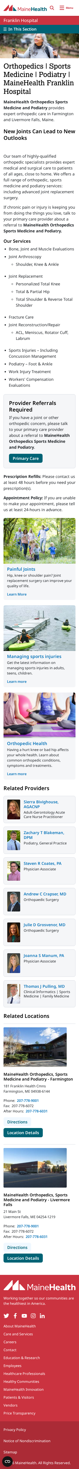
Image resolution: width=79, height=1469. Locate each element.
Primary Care (26, 458)
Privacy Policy (15, 1429)
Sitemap (10, 1452)
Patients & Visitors (19, 1397)
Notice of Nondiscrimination (27, 1440)
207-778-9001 (28, 1100)
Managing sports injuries (34, 656)
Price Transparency (19, 1413)
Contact (10, 1349)
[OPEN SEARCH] (52, 8)
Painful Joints (21, 569)
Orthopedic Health (27, 743)
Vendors (11, 1405)
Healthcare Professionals (24, 1373)
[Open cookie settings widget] (7, 1461)
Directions (19, 1122)
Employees (13, 1365)
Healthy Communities (21, 1381)
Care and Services (18, 1334)
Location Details (25, 1132)
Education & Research (22, 1357)
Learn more (17, 681)
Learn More (17, 594)
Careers (10, 1342)
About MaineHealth (20, 1326)
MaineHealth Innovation (24, 1389)
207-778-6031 (37, 1111)
